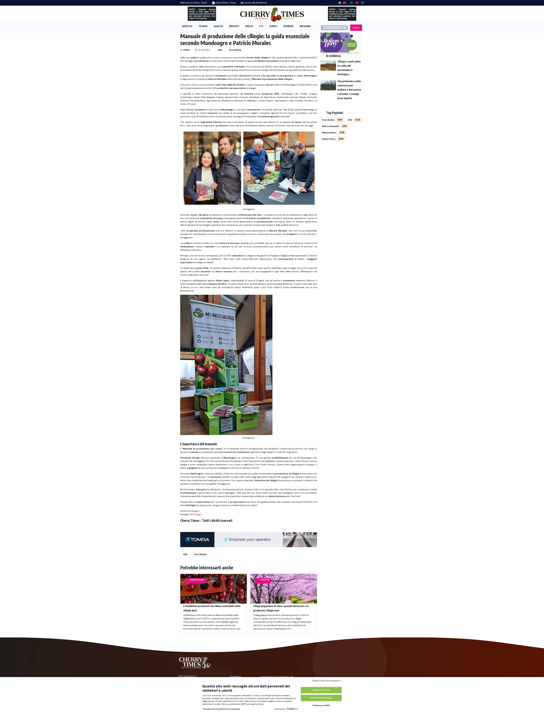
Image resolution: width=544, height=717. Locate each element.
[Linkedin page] (361, 2)
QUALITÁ (218, 26)
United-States (328, 139)
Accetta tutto (321, 690)
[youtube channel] (355, 2)
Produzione (197, 580)
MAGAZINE (305, 26)
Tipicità (264, 580)
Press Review (235, 50)
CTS (261, 26)
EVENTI (273, 26)
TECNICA (202, 26)
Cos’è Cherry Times (225, 2)
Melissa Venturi (329, 132)
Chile (220, 50)
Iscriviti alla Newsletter (255, 2)
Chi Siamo (235, 676)
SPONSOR (288, 26)
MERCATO (234, 26)
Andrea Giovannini (330, 126)
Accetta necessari (321, 698)
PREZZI (249, 26)
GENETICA (187, 26)
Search (356, 27)
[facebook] (350, 2)
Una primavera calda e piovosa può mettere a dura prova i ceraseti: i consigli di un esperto (349, 89)
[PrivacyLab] (291, 709)
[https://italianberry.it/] (340, 42)
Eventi (186, 50)
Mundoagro (193, 510)
